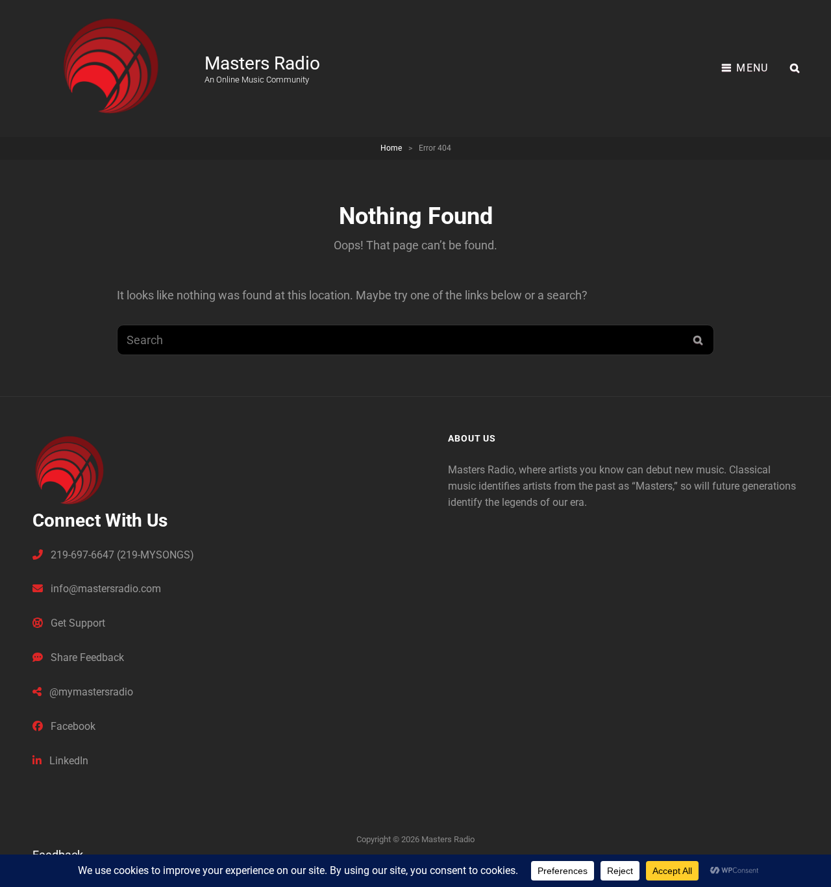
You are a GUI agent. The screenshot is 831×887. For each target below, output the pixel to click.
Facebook (71, 726)
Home (391, 148)
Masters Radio (262, 63)
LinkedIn (67, 761)
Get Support (76, 623)
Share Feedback (86, 657)
